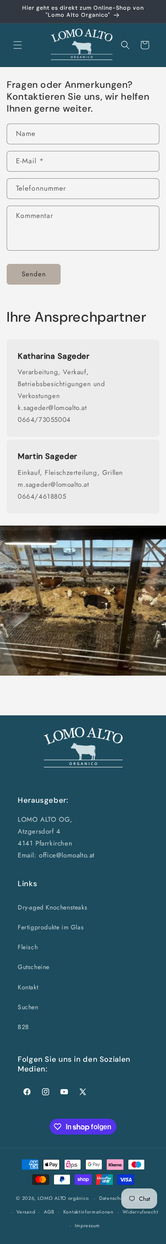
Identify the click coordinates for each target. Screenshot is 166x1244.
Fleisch (28, 947)
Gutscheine (34, 966)
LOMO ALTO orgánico (63, 1198)
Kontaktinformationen (88, 1211)
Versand (25, 1211)
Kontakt (28, 987)
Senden (34, 274)
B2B (23, 1026)
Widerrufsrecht (140, 1211)
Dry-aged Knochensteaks (52, 907)
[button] (17, 45)
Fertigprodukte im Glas (51, 927)
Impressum (87, 1225)
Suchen (28, 1007)
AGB (49, 1211)
